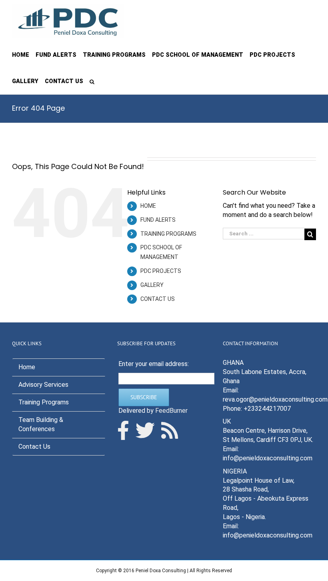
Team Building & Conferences (40, 424)
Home (26, 367)
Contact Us (34, 446)
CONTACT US (157, 299)
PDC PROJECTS (160, 271)
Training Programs (43, 402)
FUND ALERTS (158, 220)
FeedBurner (171, 410)
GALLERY (152, 285)
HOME (148, 206)
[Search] (92, 81)
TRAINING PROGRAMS (168, 234)
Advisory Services (43, 384)
